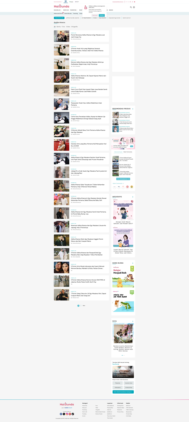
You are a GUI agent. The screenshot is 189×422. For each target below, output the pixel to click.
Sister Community (128, 152)
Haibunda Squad (118, 152)
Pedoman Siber (120, 407)
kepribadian (102, 17)
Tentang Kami (120, 405)
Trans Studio (110, 418)
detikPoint (109, 413)
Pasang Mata (110, 407)
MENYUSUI (66, 10)
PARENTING (73, 10)
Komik (83, 416)
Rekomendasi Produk (100, 411)
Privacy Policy (120, 411)
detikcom (128, 405)
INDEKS (111, 10)
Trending (75, 13)
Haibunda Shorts (58, 13)
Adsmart (109, 409)
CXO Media (128, 416)
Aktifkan (102, 15)
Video (81, 13)
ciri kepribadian (86, 17)
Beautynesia (129, 411)
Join (131, 146)
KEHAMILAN (57, 10)
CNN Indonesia (129, 407)
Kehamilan (84, 405)
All (54, 27)
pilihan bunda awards (72, 17)
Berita (59, 27)
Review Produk (99, 413)
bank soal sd (126, 17)
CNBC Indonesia (129, 409)
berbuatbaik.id (110, 405)
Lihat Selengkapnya (122, 179)
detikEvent (109, 411)
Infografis (74, 27)
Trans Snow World (111, 416)
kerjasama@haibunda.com (118, 1)
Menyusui (84, 407)
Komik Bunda (68, 13)
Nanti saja (95, 15)
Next (84, 305)
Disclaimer (119, 409)
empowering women (114, 17)
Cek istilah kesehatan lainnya (122, 391)
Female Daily (129, 413)
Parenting (84, 409)
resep (95, 17)
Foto (63, 27)
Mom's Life (84, 411)
